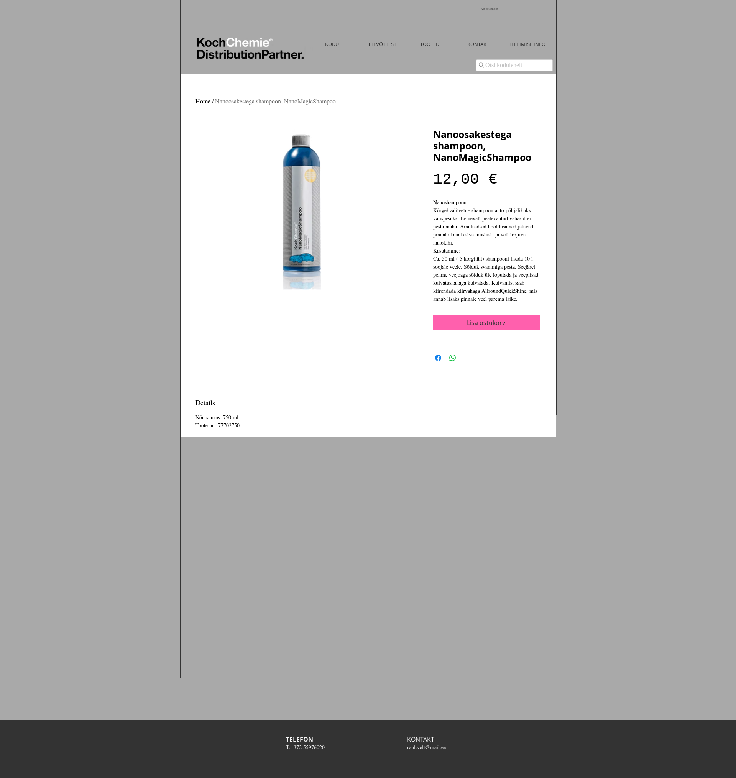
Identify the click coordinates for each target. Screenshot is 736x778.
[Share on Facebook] (438, 358)
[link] (491, 8)
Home (203, 101)
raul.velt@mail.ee (426, 747)
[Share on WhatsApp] (452, 358)
